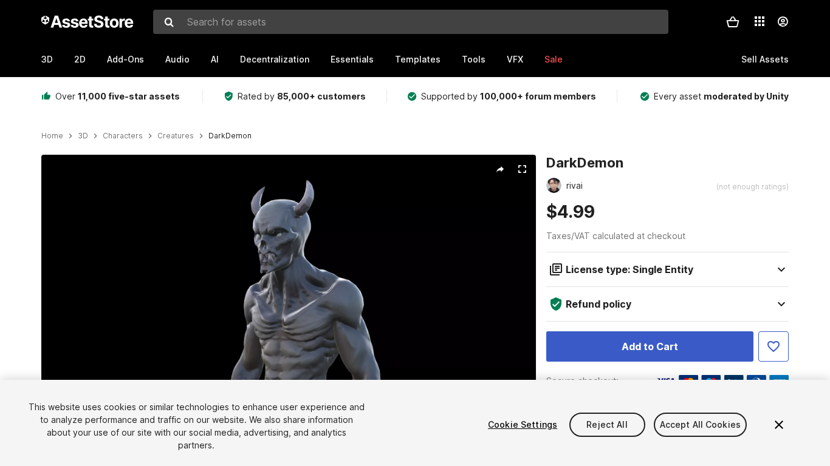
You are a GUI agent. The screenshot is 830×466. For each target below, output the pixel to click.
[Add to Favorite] (773, 346)
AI (215, 59)
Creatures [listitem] (175, 136)
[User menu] (783, 22)
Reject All (606, 424)
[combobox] (410, 22)
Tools (473, 59)
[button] (732, 22)
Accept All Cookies (700, 424)
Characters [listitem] (123, 136)
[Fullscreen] (522, 169)
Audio (177, 59)
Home (52, 136)
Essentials (352, 59)
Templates (418, 59)
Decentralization (274, 59)
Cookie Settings (522, 424)
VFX (515, 59)
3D (47, 59)
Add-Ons (125, 59)
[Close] (779, 424)
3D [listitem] (83, 136)
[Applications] (759, 21)
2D (80, 59)
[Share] (500, 169)
